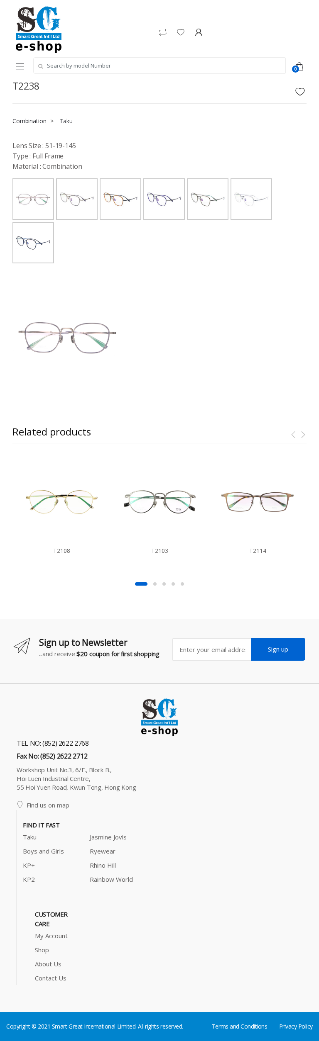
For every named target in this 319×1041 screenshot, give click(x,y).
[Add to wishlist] (301, 89)
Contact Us (50, 978)
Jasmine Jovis (108, 837)
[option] (67, 337)
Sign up (278, 649)
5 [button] (182, 584)
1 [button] (141, 584)
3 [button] (164, 584)
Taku (65, 121)
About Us (48, 964)
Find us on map (48, 805)
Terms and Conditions (239, 1026)
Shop (42, 950)
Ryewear (102, 851)
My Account (51, 936)
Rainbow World (111, 879)
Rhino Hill (103, 865)
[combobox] (159, 65)
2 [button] (155, 584)
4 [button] (173, 584)
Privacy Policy (296, 1026)
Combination (29, 121)
